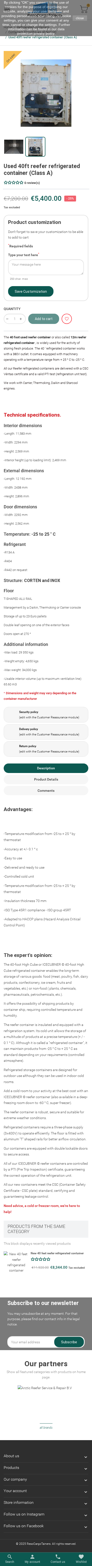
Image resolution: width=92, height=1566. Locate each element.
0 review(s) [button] (32, 183)
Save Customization (31, 291)
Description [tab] (46, 768)
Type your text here (23, 254)
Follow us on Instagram (24, 1514)
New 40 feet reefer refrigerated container (57, 1253)
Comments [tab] (46, 791)
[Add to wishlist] (67, 319)
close (80, 18)
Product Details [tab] (46, 779)
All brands (46, 1427)
